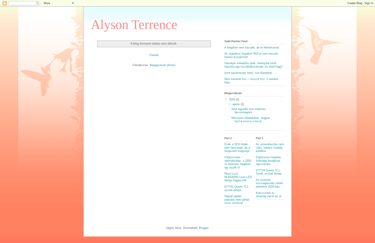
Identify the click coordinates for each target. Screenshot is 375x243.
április (236, 104)
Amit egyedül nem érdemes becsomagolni (248, 110)
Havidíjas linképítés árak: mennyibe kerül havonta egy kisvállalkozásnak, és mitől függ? (253, 65)
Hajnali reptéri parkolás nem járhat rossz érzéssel (236, 200)
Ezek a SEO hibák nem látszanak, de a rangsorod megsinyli (237, 148)
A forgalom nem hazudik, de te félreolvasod (251, 47)
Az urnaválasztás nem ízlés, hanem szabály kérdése (270, 148)
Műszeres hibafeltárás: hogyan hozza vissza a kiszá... (250, 119)
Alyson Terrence (134, 24)
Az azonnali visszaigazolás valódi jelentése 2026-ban (269, 183)
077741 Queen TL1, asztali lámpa (236, 188)
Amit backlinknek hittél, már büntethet (248, 73)
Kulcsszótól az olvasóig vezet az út (268, 194)
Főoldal (153, 55)
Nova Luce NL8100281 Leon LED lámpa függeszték (238, 177)
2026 (232, 99)
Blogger (203, 228)
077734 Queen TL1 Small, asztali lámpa (268, 172)
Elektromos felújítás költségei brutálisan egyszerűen (268, 161)
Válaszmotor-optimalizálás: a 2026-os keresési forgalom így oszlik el (238, 162)
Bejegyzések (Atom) (162, 65)
